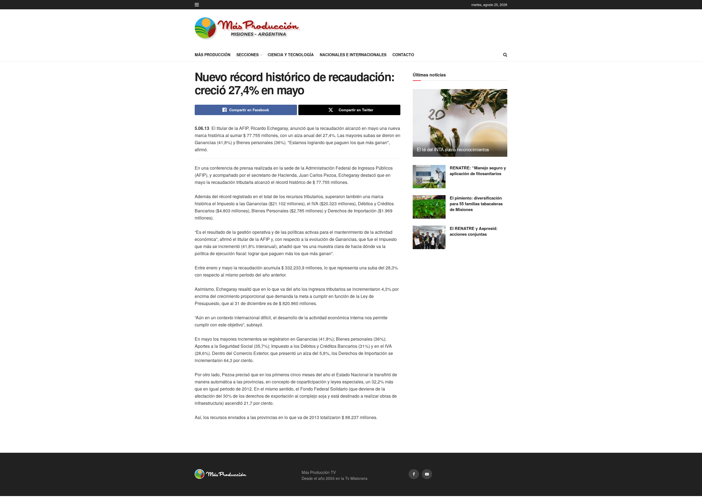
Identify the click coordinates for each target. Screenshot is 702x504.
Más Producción (212, 54)
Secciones (247, 54)
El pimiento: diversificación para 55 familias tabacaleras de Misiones (476, 203)
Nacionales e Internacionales (353, 54)
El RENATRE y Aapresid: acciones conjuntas (473, 231)
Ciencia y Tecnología (291, 54)
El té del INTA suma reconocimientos (453, 149)
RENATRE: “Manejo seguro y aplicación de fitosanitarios (478, 170)
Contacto (403, 54)
